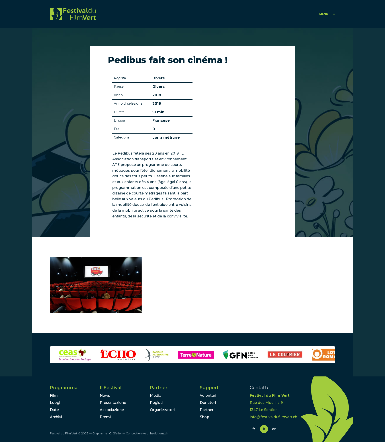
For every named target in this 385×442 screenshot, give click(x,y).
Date (54, 410)
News (105, 395)
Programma (64, 387)
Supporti (210, 387)
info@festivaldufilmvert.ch (273, 417)
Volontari (208, 395)
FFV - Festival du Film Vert (73, 14)
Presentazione (113, 403)
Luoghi (56, 403)
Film (54, 395)
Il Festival (110, 387)
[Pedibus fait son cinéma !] (96, 285)
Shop (204, 417)
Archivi (56, 417)
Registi (156, 403)
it (264, 429)
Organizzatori (162, 410)
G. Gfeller (115, 433)
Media (155, 395)
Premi (105, 417)
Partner (158, 387)
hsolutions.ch (159, 433)
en (274, 429)
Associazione (112, 410)
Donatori (208, 403)
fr (253, 429)
